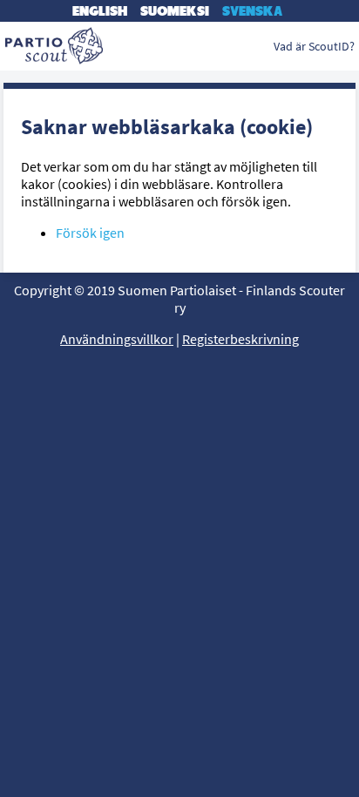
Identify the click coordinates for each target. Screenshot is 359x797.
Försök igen (90, 232)
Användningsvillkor (116, 339)
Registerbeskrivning (240, 339)
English (99, 11)
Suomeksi (174, 11)
